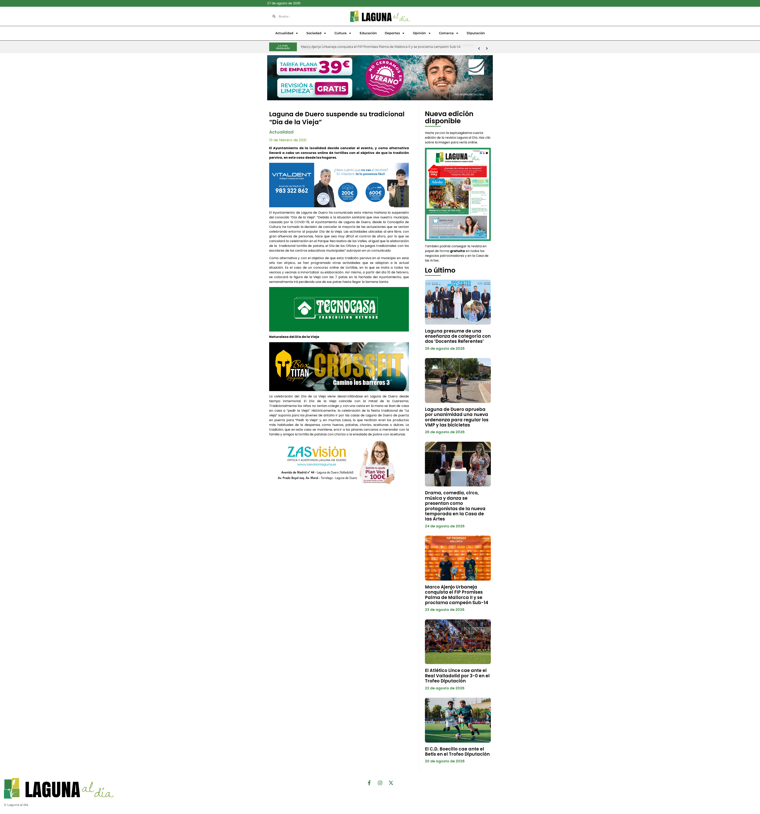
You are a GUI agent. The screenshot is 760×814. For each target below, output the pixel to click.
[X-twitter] (391, 783)
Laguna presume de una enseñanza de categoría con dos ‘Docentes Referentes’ (458, 336)
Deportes (392, 33)
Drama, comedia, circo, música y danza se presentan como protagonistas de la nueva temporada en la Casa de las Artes (455, 506)
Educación (368, 33)
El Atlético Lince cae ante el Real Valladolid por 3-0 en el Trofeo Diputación (457, 675)
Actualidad (284, 33)
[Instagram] (380, 783)
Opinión (419, 33)
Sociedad (313, 33)
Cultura (340, 33)
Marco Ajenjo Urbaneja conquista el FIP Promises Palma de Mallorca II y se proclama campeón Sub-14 (456, 595)
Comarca (446, 33)
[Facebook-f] (369, 783)
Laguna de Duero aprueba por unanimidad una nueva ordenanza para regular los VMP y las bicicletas (456, 417)
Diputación (476, 33)
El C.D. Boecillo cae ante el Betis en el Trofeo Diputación (457, 751)
